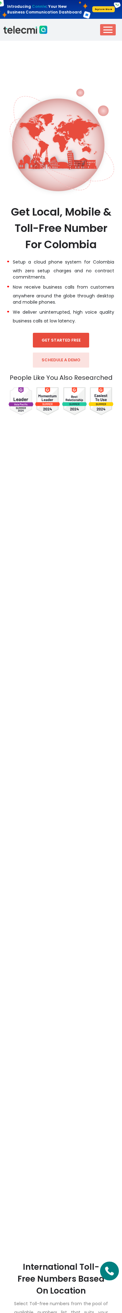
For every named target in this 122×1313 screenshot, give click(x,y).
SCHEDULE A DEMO (61, 360)
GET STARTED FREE (61, 340)
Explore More (103, 9)
